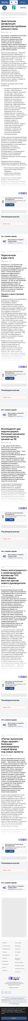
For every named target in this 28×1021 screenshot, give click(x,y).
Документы (5, 964)
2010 (21, 17)
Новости (4, 942)
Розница (4, 952)
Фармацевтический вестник (12, 17)
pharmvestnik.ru (15, 1003)
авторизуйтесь (19, 242)
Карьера (4, 958)
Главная (3, 17)
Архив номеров (19, 962)
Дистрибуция (5, 955)
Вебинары (17, 945)
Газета (17, 955)
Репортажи (18, 942)
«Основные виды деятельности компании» (14, 983)
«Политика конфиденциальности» (14, 982)
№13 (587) (3, 18)
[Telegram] (19, 193)
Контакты (17, 971)
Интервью (17, 952)
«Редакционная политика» (14, 984)
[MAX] (22, 193)
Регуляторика (6, 945)
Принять (14, 1018)
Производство (6, 948)
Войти (23, 2)
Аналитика (5, 961)
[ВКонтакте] (24, 193)
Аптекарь (4, 970)
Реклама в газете (19, 965)
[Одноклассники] (26, 193)
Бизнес (4, 967)
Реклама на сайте (19, 968)
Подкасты (17, 948)
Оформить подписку (18, 959)
